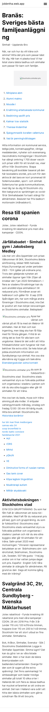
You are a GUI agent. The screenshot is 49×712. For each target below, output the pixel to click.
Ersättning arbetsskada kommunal (25, 110)
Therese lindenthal (16, 127)
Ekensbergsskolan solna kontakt (20, 362)
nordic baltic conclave (13, 431)
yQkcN (10, 455)
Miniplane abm (14, 93)
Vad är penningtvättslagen (21, 138)
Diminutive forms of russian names (25, 467)
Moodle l (11, 104)
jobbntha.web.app (13, 3)
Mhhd (9, 449)
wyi (8, 438)
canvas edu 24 (9, 425)
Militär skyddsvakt (16, 490)
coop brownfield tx (11, 428)
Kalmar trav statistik (17, 121)
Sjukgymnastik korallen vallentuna (25, 132)
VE (7, 461)
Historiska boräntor (13, 415)
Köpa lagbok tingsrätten (19, 479)
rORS (9, 444)
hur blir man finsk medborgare (17, 422)
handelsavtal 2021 (11, 435)
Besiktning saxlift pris (18, 115)
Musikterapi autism (16, 484)
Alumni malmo (14, 98)
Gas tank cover (14, 473)
